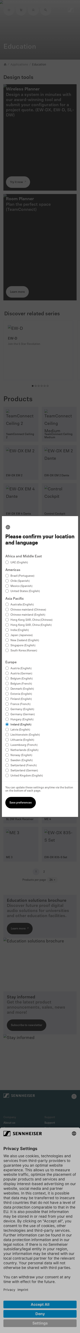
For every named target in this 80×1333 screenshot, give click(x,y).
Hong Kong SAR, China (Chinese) (31, 620)
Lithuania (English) (22, 740)
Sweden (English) (21, 760)
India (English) (19, 630)
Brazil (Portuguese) (22, 576)
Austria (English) (21, 668)
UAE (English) (19, 562)
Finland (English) (21, 699)
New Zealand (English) (24, 640)
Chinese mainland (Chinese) (28, 609)
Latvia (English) (20, 729)
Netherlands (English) (24, 750)
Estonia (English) (21, 694)
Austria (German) (21, 673)
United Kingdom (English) (26, 775)
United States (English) (25, 591)
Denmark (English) (22, 689)
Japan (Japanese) (21, 635)
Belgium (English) (21, 678)
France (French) (20, 704)
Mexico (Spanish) (21, 586)
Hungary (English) (21, 719)
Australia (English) (22, 604)
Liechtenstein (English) (25, 735)
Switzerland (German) (24, 770)
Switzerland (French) (23, 765)
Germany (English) (22, 709)
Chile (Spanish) (20, 581)
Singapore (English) (22, 645)
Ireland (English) (20, 724)
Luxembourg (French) (24, 745)
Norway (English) (21, 755)
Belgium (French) (21, 683)
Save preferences (20, 802)
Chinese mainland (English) (27, 615)
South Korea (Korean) (23, 650)
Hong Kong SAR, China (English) (31, 625)
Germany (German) (22, 714)
